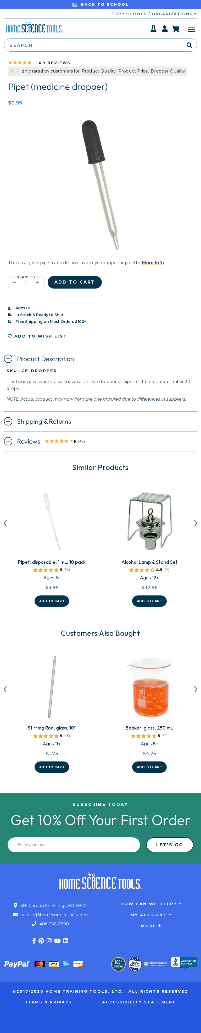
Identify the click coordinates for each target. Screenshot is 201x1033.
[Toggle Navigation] (191, 28)
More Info (153, 262)
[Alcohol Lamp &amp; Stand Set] (149, 523)
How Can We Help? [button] (148, 903)
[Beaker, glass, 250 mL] (149, 688)
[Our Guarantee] (118, 964)
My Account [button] (148, 914)
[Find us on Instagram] (49, 940)
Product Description (45, 359)
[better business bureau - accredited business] (184, 963)
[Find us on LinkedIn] (66, 940)
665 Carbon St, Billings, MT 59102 (53, 905)
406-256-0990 (53, 923)
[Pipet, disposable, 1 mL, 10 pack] (51, 523)
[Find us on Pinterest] (41, 940)
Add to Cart (52, 601)
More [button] (149, 925)
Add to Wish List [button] (40, 336)
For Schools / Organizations (152, 14)
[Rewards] (153, 30)
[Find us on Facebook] (34, 940)
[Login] (165, 30)
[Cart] (176, 28)
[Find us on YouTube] (57, 940)
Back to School (104, 4)
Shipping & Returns (44, 421)
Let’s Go (169, 844)
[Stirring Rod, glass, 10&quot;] (51, 688)
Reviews (52, 441)
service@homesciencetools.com (54, 914)
